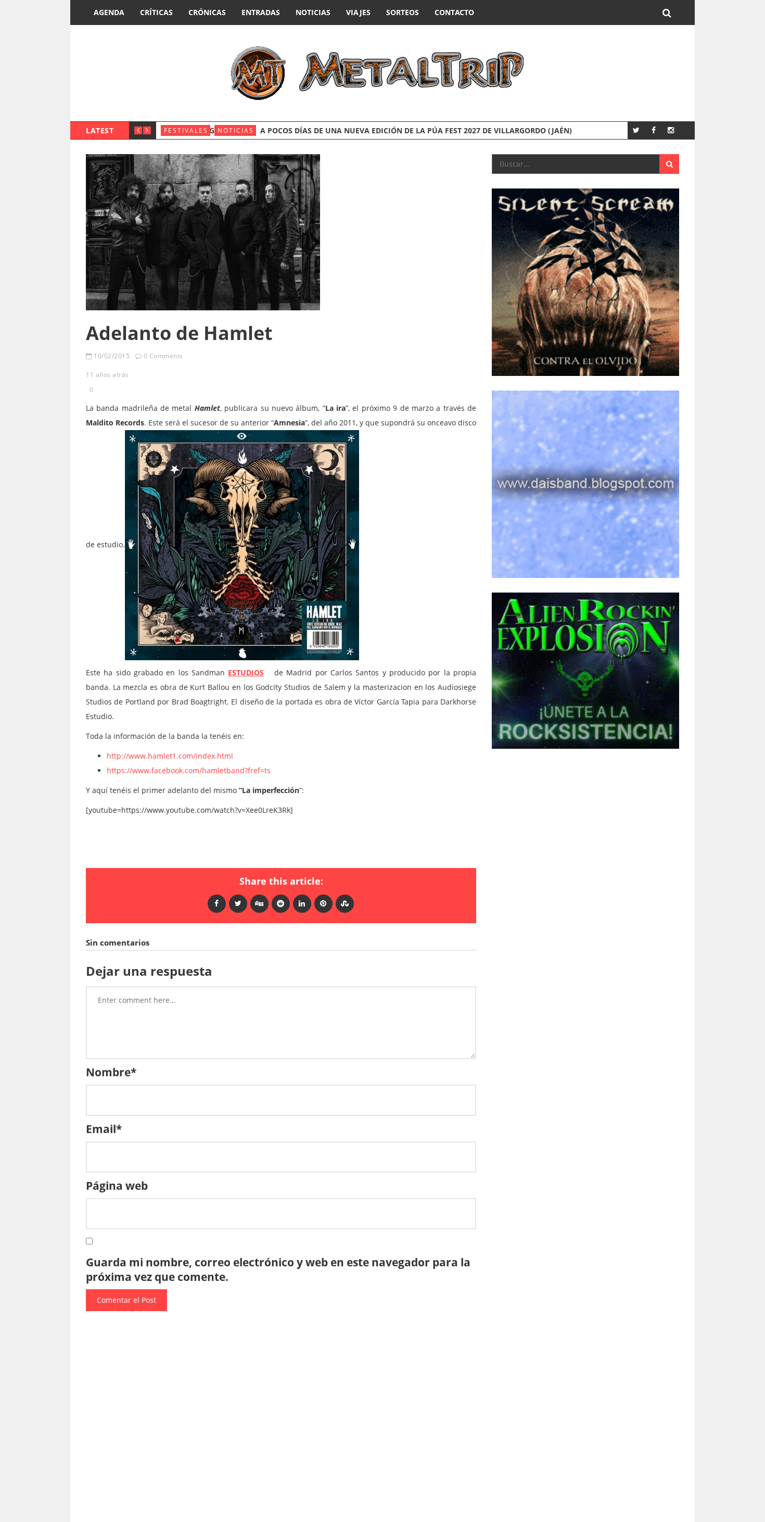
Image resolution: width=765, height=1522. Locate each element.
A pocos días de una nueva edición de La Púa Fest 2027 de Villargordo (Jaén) (416, 130)
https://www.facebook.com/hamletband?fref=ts (189, 770)
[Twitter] (636, 130)
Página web (117, 1185)
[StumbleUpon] (345, 903)
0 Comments (163, 355)
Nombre (111, 1072)
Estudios (246, 672)
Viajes (358, 12)
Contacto (454, 12)
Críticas (156, 12)
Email (104, 1129)
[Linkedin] (302, 903)
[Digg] (259, 903)
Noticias (313, 12)
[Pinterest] (323, 903)
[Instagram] (670, 130)
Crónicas (207, 12)
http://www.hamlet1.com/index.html (170, 756)
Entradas (260, 12)
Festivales (186, 130)
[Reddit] (281, 903)
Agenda (109, 12)
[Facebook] (653, 130)
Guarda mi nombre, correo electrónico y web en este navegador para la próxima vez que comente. (278, 1269)
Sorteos (402, 12)
